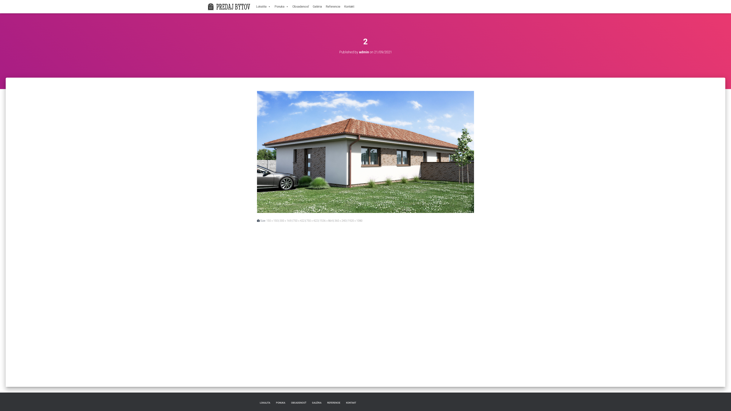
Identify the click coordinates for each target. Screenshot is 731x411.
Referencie (333, 6)
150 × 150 (272, 220)
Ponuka (279, 6)
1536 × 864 (326, 220)
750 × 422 (299, 220)
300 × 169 (285, 220)
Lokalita (261, 6)
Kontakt (349, 6)
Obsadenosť (300, 6)
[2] (365, 151)
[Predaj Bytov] (229, 6)
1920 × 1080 (355, 220)
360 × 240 (340, 220)
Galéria (317, 6)
